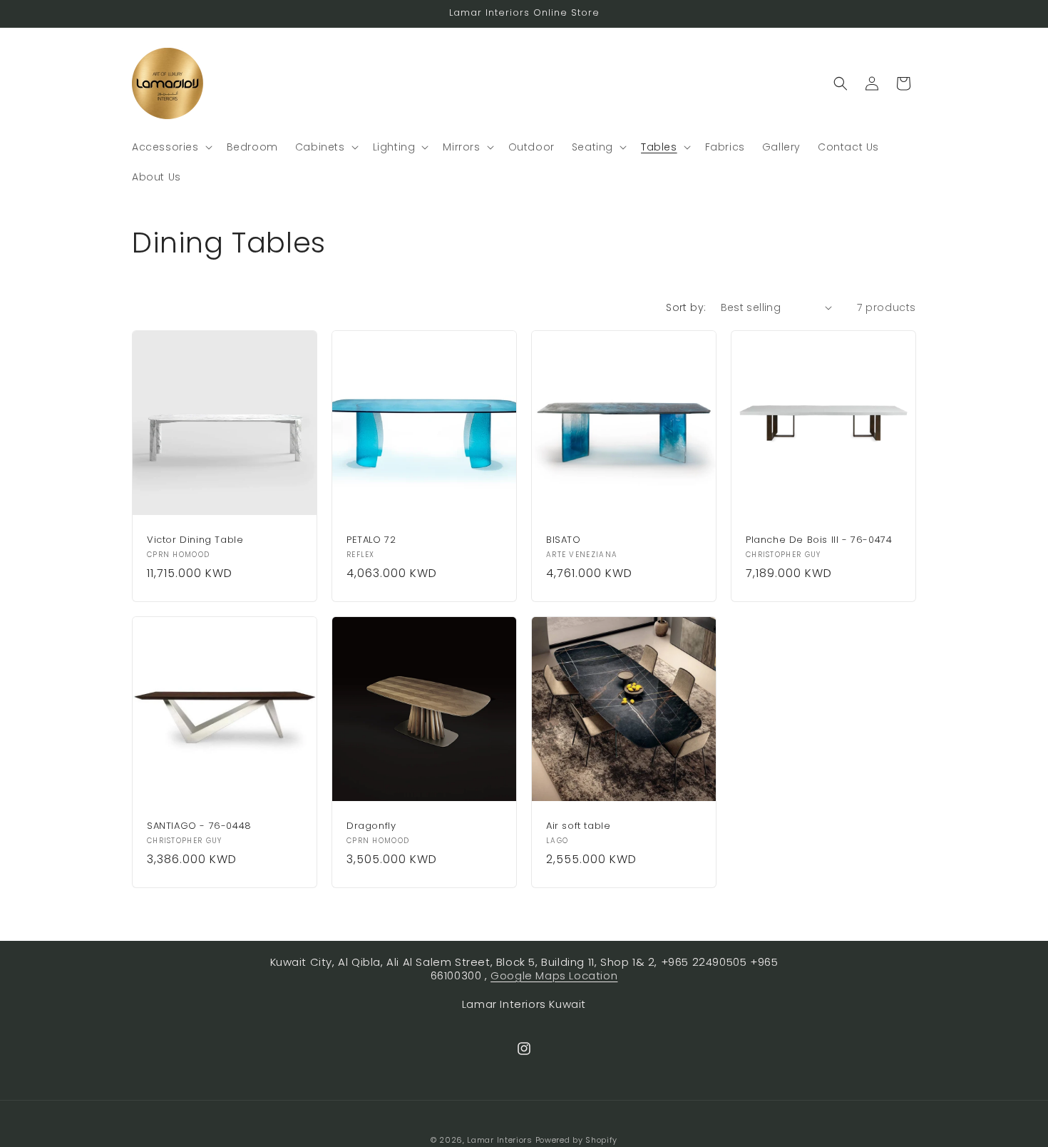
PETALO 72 (371, 540)
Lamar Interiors (500, 1140)
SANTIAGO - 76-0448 (199, 826)
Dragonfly (371, 826)
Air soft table (578, 826)
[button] (170, 147)
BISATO (563, 540)
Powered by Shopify (576, 1140)
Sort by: (686, 307)
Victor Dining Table (195, 540)
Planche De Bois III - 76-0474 (819, 540)
